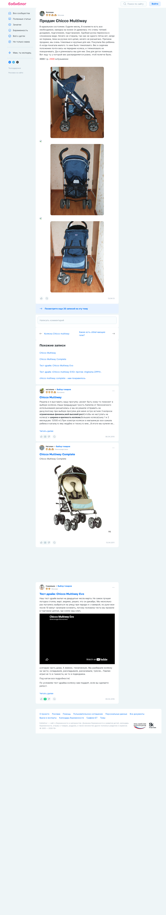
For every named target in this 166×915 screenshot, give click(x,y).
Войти (155, 3)
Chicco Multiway (48, 352)
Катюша (50, 12)
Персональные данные (116, 714)
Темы (102, 718)
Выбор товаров (64, 389)
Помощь (67, 714)
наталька (50, 389)
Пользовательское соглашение (88, 714)
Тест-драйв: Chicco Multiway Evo (56, 365)
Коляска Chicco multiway (56, 333)
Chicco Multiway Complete (53, 359)
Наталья (49, 446)
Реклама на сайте (15, 73)
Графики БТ (92, 718)
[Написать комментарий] (77, 320)
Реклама (56, 714)
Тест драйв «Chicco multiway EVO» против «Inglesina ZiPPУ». (70, 372)
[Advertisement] (142, 48)
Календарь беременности (71, 718)
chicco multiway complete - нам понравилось (62, 378)
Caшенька (50, 586)
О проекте (44, 714)
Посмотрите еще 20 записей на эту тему (66, 308)
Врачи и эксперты (48, 718)
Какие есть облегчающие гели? (92, 333)
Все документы (137, 714)
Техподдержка (14, 68)
